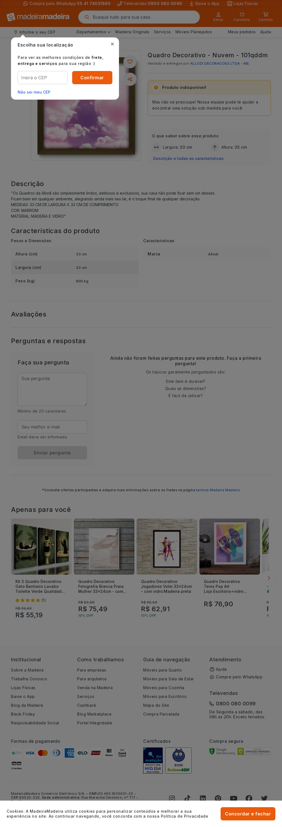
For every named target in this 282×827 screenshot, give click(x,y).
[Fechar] (112, 44)
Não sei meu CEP (34, 92)
